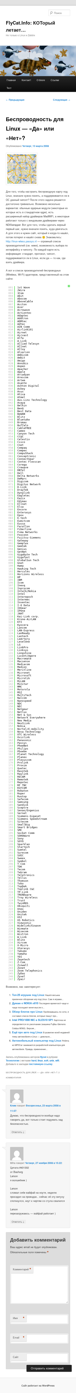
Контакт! (26, 80)
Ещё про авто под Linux (27, 1032)
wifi (57, 1060)
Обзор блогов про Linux (27, 1011)
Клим (13, 1105)
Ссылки (55, 80)
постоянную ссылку (40, 1064)
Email (19, 1337)
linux (40, 1060)
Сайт (16, 1357)
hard (33, 1060)
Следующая (61, 99)
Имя (19, 1318)
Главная (11, 80)
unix (51, 1060)
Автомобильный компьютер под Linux (36, 1040)
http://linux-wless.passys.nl (21, 241)
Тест (9, 87)
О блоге (41, 80)
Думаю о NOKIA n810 (25, 1003)
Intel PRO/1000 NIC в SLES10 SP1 (32, 1020)
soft (46, 1060)
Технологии (12, 1060)
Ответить (18, 1132)
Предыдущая (15, 99)
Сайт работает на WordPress (38, 1385)
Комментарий (22, 1269)
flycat (43, 1057)
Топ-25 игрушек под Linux (28, 995)
